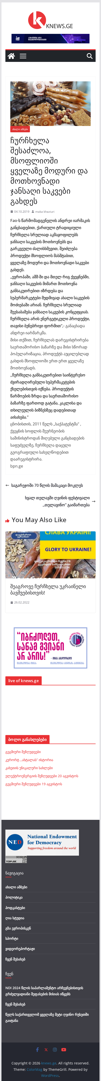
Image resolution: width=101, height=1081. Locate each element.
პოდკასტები (15, 907)
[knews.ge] (11, 56)
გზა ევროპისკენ (18, 928)
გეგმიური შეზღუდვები (23, 751)
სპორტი (11, 938)
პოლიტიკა (14, 897)
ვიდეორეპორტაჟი (20, 948)
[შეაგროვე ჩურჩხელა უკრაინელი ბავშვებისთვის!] (50, 534)
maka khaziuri (44, 212)
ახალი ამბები (20, 129)
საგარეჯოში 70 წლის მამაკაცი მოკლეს (47, 485)
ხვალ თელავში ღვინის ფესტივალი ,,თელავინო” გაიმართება (57, 501)
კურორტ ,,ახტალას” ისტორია (29, 759)
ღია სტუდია (14, 918)
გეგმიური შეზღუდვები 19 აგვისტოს (33, 784)
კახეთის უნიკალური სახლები (29, 767)
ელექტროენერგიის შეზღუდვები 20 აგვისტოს (41, 776)
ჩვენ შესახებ (15, 959)
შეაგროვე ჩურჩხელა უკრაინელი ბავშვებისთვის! (48, 589)
